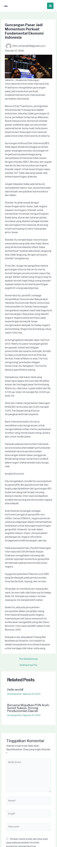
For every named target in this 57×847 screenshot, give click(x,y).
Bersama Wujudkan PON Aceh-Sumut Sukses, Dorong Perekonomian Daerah (28, 708)
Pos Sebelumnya (28, 659)
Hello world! (15, 689)
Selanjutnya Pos (28, 665)
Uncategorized (14, 694)
